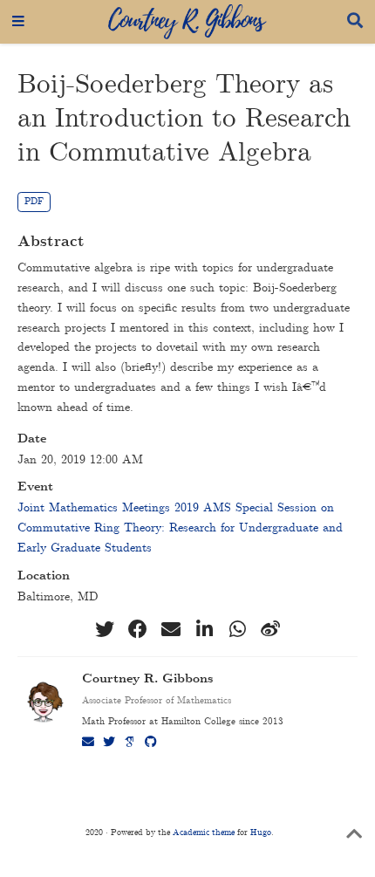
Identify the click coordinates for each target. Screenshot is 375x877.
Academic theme (204, 832)
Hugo (260, 832)
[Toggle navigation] (18, 21)
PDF (34, 201)
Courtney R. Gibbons (147, 679)
